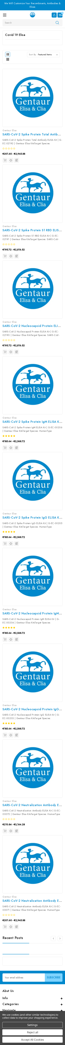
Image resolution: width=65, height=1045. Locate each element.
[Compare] (16, 160)
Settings (32, 1025)
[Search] (57, 23)
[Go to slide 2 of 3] (53, 938)
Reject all (32, 1032)
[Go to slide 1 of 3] (60, 938)
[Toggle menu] (4, 15)
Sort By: (33, 54)
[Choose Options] (5, 160)
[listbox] (49, 54)
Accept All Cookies (32, 1039)
